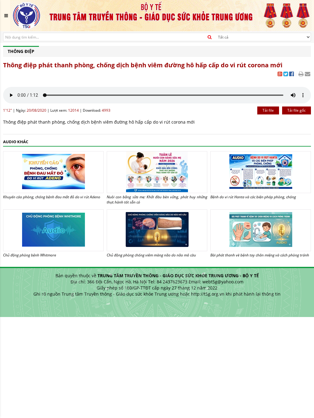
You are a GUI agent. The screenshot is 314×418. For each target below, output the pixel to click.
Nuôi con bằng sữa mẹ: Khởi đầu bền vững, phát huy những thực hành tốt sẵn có (157, 199)
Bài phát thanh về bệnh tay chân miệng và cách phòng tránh (259, 255)
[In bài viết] (301, 74)
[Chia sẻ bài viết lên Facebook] (291, 74)
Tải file (268, 110)
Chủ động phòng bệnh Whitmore (29, 255)
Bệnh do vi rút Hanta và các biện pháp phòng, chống (253, 197)
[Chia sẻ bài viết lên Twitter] (285, 74)
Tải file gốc (296, 110)
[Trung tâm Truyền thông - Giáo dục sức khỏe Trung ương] (161, 15)
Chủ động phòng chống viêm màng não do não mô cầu (151, 255)
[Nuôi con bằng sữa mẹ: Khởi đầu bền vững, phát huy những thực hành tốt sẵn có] (157, 172)
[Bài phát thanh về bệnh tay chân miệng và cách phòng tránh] (261, 230)
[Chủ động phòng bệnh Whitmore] (53, 230)
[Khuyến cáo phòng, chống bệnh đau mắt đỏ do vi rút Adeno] (53, 172)
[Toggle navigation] (6, 15)
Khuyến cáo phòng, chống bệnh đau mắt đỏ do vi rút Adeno (51, 197)
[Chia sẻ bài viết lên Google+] (280, 74)
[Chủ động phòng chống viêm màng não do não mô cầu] (157, 230)
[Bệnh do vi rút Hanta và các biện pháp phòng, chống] (261, 172)
